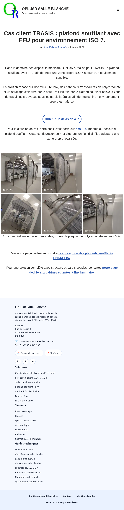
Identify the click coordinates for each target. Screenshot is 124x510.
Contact (67, 496)
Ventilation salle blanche (27, 472)
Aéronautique (22, 424)
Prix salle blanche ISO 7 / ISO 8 (31, 377)
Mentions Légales (86, 496)
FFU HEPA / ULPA (24, 400)
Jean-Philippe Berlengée (55, 47)
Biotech (19, 415)
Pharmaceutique (23, 411)
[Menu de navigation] (118, 10)
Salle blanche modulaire (27, 382)
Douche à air (21, 396)
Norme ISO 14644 (24, 449)
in (18, 361)
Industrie (19, 434)
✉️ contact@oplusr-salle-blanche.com (34, 341)
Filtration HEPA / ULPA (26, 467)
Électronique (21, 429)
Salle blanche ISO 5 (25, 458)
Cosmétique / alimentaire (28, 438)
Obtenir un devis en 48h (62, 119)
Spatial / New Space (25, 420)
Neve (48, 502)
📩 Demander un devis (29, 352)
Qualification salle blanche (28, 481)
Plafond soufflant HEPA (27, 386)
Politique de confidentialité (43, 496)
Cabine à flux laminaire (27, 391)
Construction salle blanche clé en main (35, 372)
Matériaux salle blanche (27, 476)
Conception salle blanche (28, 463)
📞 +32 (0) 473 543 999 (27, 345)
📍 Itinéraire (53, 352)
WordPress (72, 502)
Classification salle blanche (29, 454)
